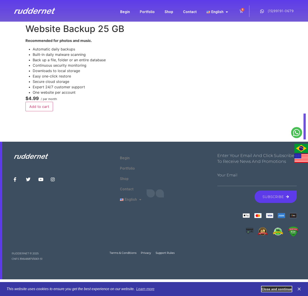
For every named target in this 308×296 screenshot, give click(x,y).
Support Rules (165, 253)
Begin (125, 12)
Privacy (146, 253)
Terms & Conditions (122, 253)
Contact (190, 12)
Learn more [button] (145, 289)
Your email (227, 175)
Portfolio (147, 12)
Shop (169, 12)
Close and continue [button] (277, 289)
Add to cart (39, 106)
